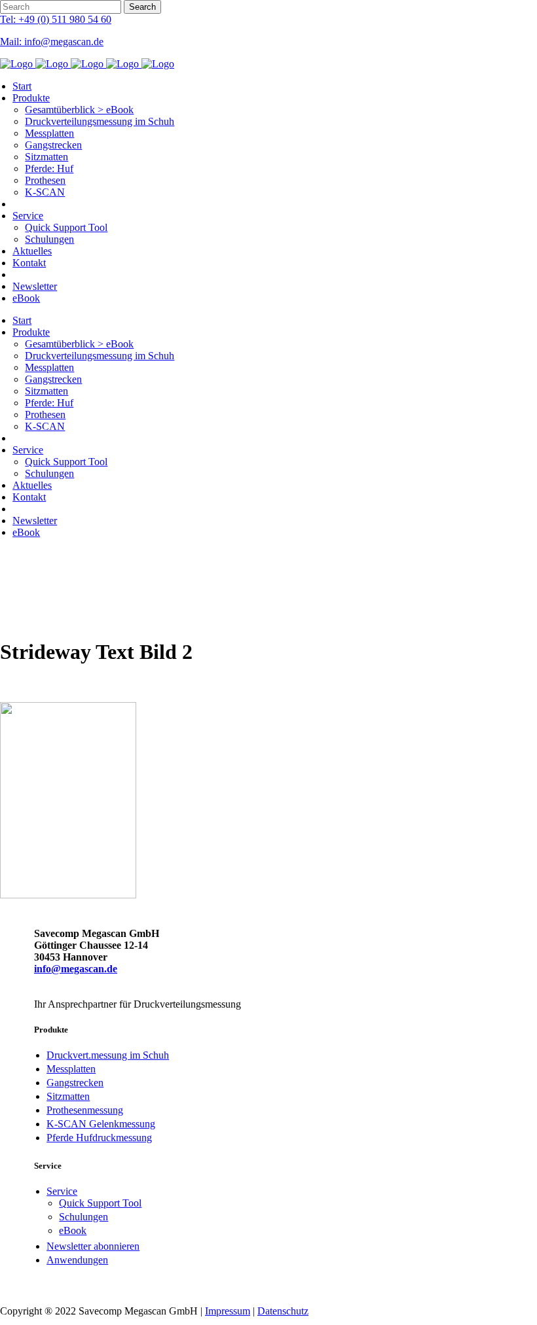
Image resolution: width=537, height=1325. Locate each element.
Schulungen (83, 1216)
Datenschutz (282, 1310)
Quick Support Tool (100, 1203)
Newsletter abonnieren (92, 1246)
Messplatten (71, 1068)
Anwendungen (77, 1259)
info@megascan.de (75, 968)
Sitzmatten (68, 1096)
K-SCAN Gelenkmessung (100, 1123)
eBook (72, 1230)
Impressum (227, 1310)
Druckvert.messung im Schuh (107, 1055)
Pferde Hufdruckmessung (99, 1137)
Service (61, 1191)
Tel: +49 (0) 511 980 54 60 (55, 19)
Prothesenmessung (84, 1110)
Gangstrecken (74, 1082)
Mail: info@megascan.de (51, 41)
